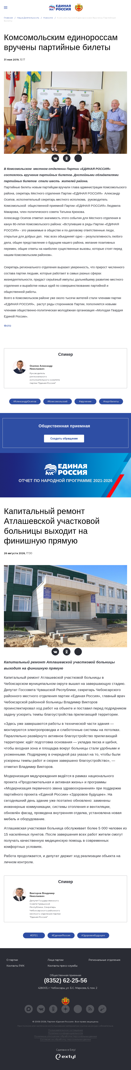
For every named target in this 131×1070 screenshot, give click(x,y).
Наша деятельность (28, 17)
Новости (48, 17)
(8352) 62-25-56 (65, 980)
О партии (12, 959)
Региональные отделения (104, 959)
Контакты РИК (15, 965)
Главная (8, 17)
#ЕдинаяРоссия (61, 935)
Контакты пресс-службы (62, 965)
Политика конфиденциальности (65, 1033)
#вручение (85, 401)
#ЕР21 (34, 935)
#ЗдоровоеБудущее (93, 935)
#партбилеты (111, 401)
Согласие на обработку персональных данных (65, 1039)
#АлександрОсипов (24, 401)
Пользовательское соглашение (65, 1030)
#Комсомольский (58, 401)
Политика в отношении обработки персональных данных (65, 1036)
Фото (7, 325)
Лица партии (55, 959)
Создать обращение (64, 438)
